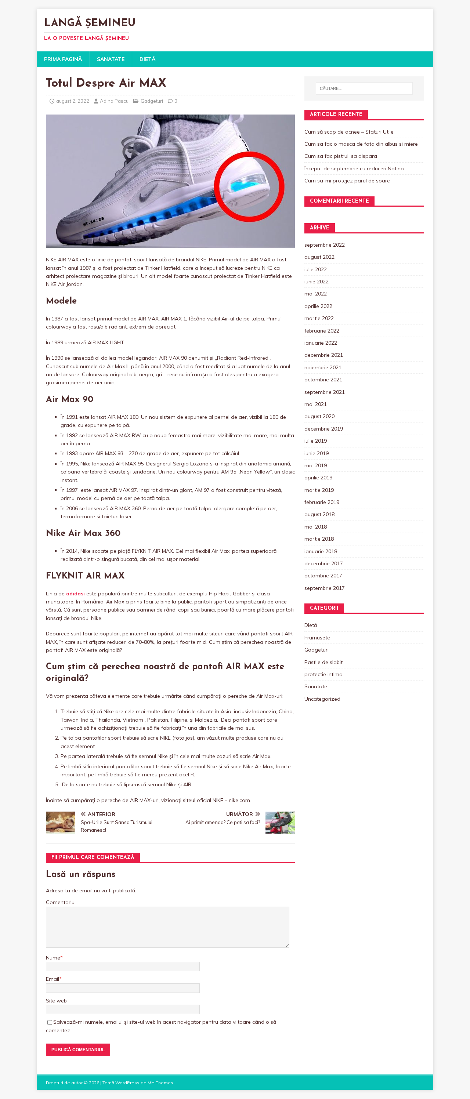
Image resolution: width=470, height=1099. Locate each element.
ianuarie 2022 (320, 343)
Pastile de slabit (323, 662)
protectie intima (323, 674)
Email (52, 979)
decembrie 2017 (323, 563)
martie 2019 (319, 490)
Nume (53, 957)
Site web (56, 1000)
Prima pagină (63, 59)
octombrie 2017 (323, 575)
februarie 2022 (321, 330)
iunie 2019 (316, 453)
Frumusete (317, 637)
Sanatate (110, 59)
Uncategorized (322, 699)
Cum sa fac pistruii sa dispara (340, 156)
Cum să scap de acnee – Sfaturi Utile (349, 131)
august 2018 (319, 514)
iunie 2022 (316, 281)
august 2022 (319, 257)
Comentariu (60, 902)
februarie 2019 (321, 502)
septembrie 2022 (324, 245)
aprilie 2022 (318, 306)
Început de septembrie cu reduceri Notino (354, 168)
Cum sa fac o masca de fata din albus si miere (361, 144)
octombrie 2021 (323, 379)
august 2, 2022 (72, 101)
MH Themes (160, 1082)
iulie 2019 (315, 441)
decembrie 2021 (323, 355)
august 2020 (319, 416)
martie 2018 (319, 539)
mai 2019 (315, 465)
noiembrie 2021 (322, 367)
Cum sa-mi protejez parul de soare (347, 180)
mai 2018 (315, 526)
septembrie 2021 (324, 392)
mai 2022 (315, 293)
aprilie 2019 (318, 477)
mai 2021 (315, 404)
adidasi (75, 593)
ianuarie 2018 (320, 551)
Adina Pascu (114, 101)
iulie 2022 (315, 269)
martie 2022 (319, 318)
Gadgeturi (152, 101)
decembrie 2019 (323, 428)
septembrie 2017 (324, 588)
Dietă (147, 59)
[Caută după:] (364, 88)
